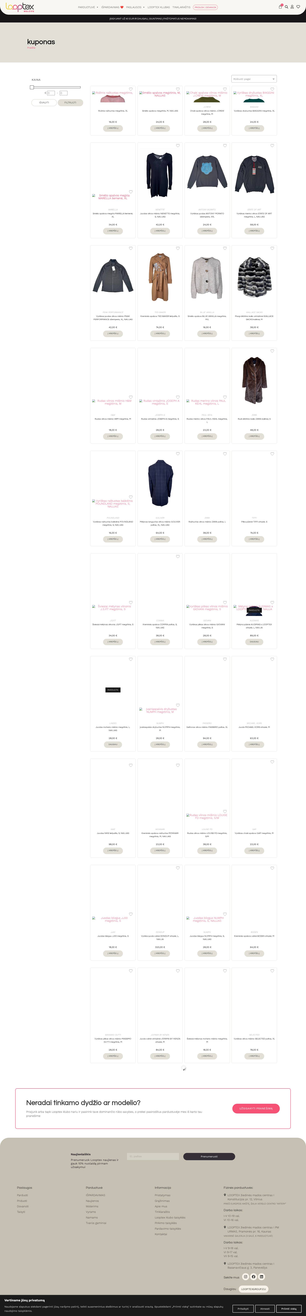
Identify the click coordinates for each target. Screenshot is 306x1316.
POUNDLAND (113, 518)
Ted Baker (160, 312)
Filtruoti (70, 102)
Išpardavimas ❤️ (112, 7)
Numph (160, 723)
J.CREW (207, 107)
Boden (254, 932)
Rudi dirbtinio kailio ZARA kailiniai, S (254, 419)
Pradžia (31, 47)
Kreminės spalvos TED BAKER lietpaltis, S (160, 316)
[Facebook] (253, 1276)
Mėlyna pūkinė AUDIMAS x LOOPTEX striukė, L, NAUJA (254, 626)
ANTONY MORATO (207, 209)
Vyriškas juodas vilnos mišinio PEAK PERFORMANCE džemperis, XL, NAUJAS (113, 318)
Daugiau (254, 642)
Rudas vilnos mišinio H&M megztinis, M (113, 419)
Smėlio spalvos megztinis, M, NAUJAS (160, 111)
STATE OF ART (254, 209)
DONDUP (160, 932)
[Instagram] (245, 1276)
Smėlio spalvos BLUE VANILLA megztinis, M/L (207, 318)
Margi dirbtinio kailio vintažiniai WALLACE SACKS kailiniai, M (254, 318)
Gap (254, 829)
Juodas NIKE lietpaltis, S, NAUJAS (113, 833)
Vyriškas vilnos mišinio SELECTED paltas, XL (254, 1039)
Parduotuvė (86, 7)
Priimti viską (288, 1308)
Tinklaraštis (181, 7)
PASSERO (207, 723)
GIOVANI (207, 620)
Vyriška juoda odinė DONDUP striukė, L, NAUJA (160, 937)
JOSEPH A (160, 415)
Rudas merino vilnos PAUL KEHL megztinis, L (207, 420)
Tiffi (254, 518)
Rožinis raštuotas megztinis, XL (113, 111)
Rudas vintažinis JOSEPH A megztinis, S (160, 419)
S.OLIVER (160, 518)
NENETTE (160, 209)
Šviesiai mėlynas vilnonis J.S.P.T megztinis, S (112, 624)
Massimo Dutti (113, 1035)
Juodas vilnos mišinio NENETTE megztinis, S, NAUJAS (160, 215)
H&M (113, 415)
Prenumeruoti (209, 1156)
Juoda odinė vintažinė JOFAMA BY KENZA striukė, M (160, 1040)
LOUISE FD (207, 829)
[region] (153, 1305)
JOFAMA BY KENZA (160, 1035)
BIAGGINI (254, 107)
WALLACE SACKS (254, 312)
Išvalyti (44, 102)
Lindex (113, 723)
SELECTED (254, 1035)
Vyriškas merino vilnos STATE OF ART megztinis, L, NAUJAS (254, 215)
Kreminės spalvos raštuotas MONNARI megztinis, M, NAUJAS (159, 835)
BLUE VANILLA (207, 312)
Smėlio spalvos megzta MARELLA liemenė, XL (113, 215)
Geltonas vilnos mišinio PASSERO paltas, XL (207, 727)
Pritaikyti (243, 1308)
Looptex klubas (159, 7)
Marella (113, 209)
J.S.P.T (113, 620)
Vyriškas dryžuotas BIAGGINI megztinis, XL (254, 111)
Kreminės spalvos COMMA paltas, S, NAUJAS (160, 626)
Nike (113, 829)
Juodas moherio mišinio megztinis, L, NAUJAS (113, 729)
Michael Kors (254, 723)
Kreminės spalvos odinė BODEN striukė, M (254, 936)
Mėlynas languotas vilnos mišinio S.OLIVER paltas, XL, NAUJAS (160, 523)
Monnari (160, 829)
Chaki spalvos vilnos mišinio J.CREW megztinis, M (207, 112)
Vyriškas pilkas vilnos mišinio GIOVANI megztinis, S (207, 626)
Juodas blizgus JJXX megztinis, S (113, 936)
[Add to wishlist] (131, 89)
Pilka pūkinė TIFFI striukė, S (254, 522)
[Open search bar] (286, 6)
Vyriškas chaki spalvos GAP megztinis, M (254, 833)
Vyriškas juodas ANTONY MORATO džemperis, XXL (207, 215)
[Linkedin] (261, 1276)
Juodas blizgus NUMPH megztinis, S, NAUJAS (207, 937)
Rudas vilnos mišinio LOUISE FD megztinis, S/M (207, 835)
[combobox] (254, 79)
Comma (160, 620)
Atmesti (265, 1308)
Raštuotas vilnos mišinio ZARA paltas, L (207, 522)
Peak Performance (113, 312)
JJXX (113, 932)
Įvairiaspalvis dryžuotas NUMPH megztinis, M (160, 729)
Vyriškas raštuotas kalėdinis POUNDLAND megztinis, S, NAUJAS (113, 523)
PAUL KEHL (207, 415)
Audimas (254, 620)
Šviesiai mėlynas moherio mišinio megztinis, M (207, 1040)
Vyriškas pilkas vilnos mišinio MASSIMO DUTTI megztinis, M (113, 1040)
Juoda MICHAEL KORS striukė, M (254, 727)
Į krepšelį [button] (113, 128)
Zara (254, 415)
